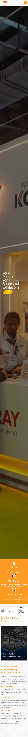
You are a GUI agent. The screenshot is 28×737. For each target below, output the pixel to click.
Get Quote (7, 291)
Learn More (9, 728)
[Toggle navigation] (25, 2)
